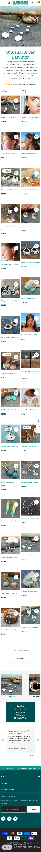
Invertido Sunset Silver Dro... (9, 373)
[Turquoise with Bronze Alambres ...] (10, 470)
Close (39, 768)
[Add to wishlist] (16, 100)
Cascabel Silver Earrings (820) (30, 262)
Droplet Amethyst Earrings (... (10, 557)
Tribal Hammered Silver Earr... (10, 189)
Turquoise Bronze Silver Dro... (30, 189)
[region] (20, 740)
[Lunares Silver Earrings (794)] (30, 542)
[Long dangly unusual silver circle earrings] (11, 684)
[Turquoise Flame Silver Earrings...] (30, 105)
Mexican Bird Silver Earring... (10, 446)
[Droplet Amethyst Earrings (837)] (10, 545)
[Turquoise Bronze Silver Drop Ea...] (30, 177)
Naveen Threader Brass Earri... (10, 630)
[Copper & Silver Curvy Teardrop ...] (30, 434)
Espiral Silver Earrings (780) (29, 518)
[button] (23, 91)
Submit (34, 809)
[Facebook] (3, 818)
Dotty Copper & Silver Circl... (10, 593)
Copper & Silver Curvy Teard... (30, 446)
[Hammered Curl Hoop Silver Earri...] (10, 213)
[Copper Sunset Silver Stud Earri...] (30, 213)
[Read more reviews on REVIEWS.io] (20, 718)
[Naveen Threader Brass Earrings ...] (10, 617)
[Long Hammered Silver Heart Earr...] (30, 359)
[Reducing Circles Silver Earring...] (30, 141)
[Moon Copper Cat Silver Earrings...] (10, 141)
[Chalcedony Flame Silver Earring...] (10, 252)
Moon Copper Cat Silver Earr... (10, 153)
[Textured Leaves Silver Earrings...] (10, 508)
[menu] (2, 2)
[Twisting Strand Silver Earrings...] (10, 105)
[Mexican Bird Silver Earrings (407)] (10, 434)
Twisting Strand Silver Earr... (9, 117)
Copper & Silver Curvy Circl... (10, 337)
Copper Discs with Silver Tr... (30, 410)
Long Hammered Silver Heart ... (30, 373)
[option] (11, 686)
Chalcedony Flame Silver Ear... (10, 264)
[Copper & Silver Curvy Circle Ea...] (10, 325)
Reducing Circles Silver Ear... (30, 153)
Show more (20, 658)
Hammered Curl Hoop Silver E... (9, 227)
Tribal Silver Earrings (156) (29, 335)
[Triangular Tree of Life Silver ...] (10, 288)
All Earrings (11, 696)
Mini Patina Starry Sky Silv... (9, 410)
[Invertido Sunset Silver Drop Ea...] (10, 361)
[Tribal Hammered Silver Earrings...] (10, 177)
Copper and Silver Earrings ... (30, 482)
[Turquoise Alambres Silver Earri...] (30, 579)
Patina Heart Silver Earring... (29, 298)
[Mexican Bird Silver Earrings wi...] (30, 615)
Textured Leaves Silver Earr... (10, 521)
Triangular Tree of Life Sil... (9, 301)
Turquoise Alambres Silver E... (30, 591)
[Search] (9, 3)
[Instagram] (9, 818)
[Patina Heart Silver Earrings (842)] (30, 286)
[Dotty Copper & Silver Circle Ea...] (10, 581)
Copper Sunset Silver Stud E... (30, 226)
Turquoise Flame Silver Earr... (30, 117)
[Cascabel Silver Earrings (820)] (30, 250)
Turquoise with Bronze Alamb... (7, 484)
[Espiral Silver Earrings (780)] (30, 506)
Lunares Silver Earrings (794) (30, 555)
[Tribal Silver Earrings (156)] (30, 322)
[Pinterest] (15, 818)
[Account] (32, 3)
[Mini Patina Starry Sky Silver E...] (10, 397)
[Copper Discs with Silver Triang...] (30, 397)
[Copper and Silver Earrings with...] (30, 470)
